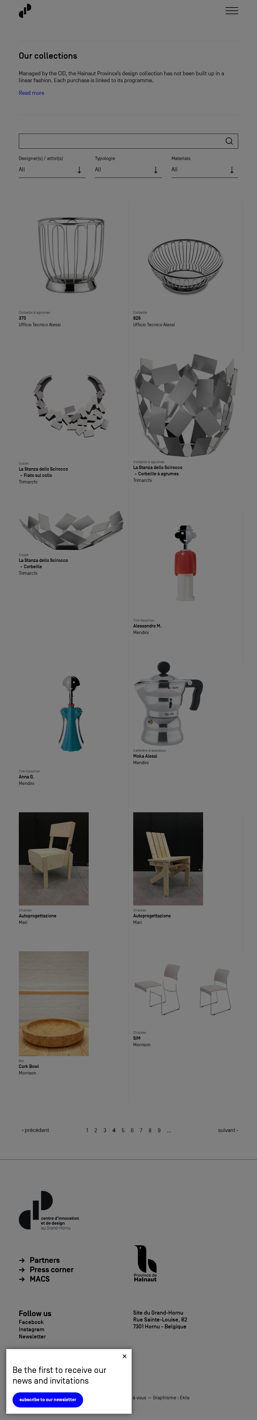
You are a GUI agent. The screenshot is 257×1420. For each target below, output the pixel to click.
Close (124, 1356)
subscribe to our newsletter (47, 1400)
